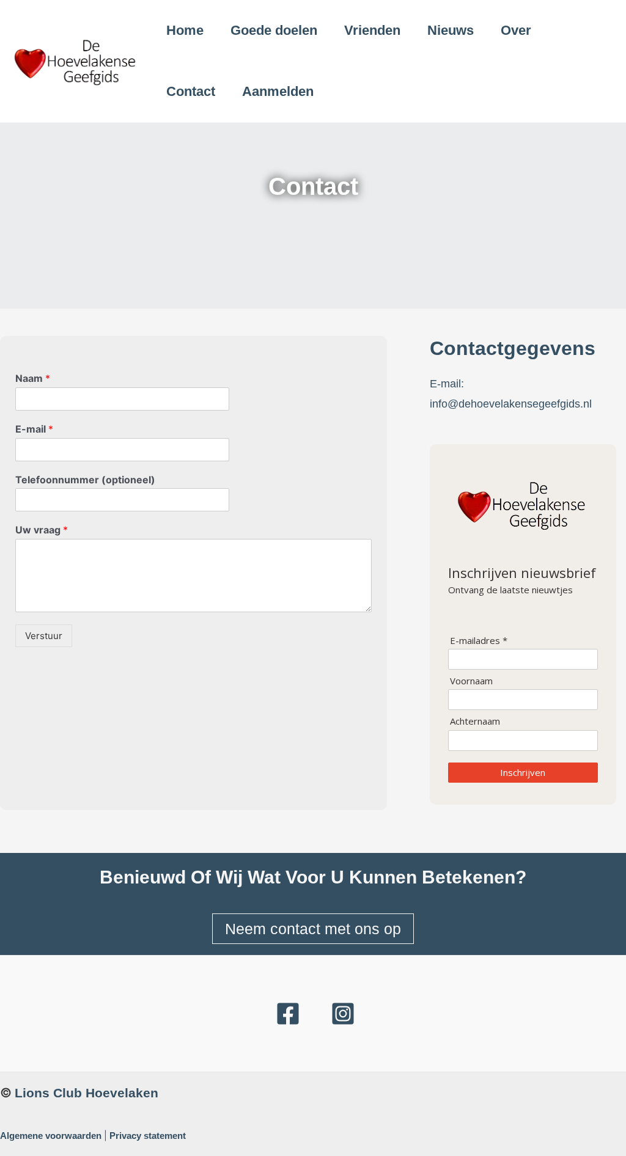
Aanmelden (278, 91)
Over (516, 30)
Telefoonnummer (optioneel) (85, 480)
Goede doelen (273, 30)
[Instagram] (343, 1013)
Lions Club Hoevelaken (86, 1093)
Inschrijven (522, 772)
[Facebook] (288, 1013)
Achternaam (475, 721)
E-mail (34, 429)
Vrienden (372, 30)
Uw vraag (41, 530)
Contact (190, 91)
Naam (32, 378)
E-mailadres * (478, 640)
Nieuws (450, 30)
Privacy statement (147, 1135)
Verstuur (43, 636)
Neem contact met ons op (313, 928)
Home (185, 30)
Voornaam (471, 681)
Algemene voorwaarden (50, 1135)
